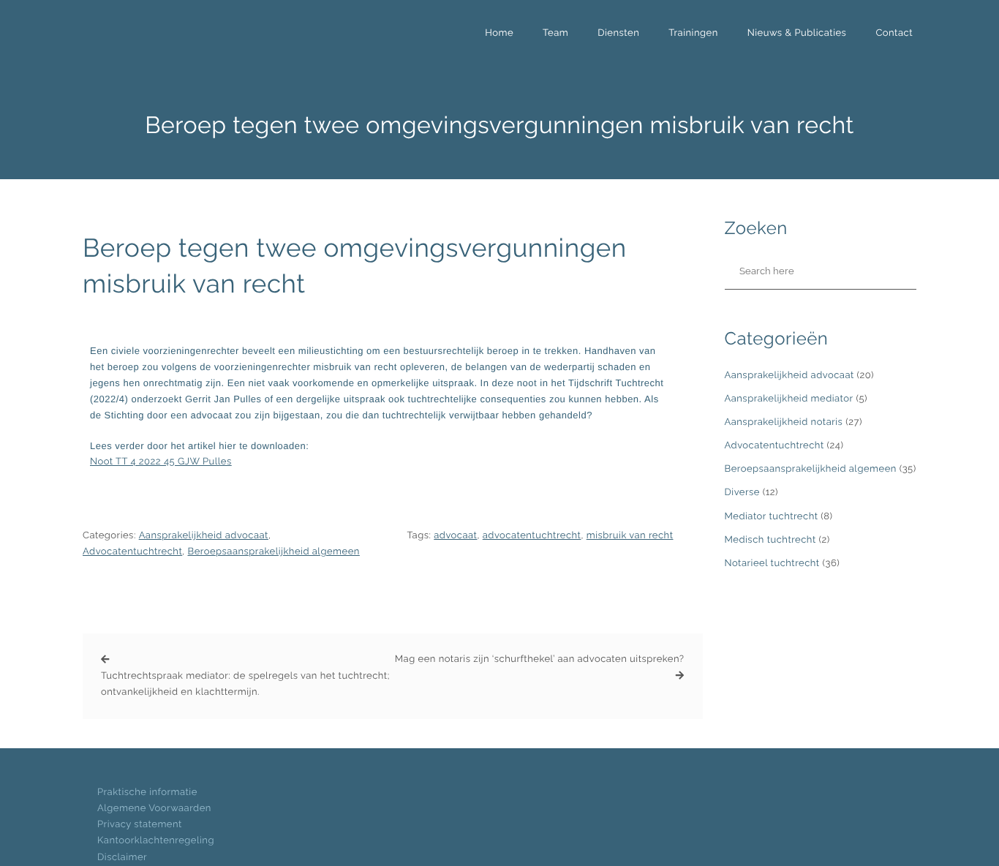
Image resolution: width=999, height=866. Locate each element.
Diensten (618, 33)
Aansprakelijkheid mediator (789, 399)
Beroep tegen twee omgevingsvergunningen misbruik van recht (355, 266)
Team (555, 33)
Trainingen (692, 33)
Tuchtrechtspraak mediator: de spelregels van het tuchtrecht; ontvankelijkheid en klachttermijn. (245, 684)
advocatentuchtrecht (532, 535)
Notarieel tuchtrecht (772, 563)
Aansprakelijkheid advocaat (203, 535)
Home (499, 33)
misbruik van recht (630, 535)
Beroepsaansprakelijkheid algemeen (274, 551)
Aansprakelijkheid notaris (784, 422)
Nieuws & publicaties (797, 33)
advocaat (455, 535)
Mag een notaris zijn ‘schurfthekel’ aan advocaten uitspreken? (540, 659)
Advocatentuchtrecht (132, 551)
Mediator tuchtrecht (771, 516)
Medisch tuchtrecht (770, 540)
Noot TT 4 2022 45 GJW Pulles (161, 461)
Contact (894, 33)
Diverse (742, 492)
